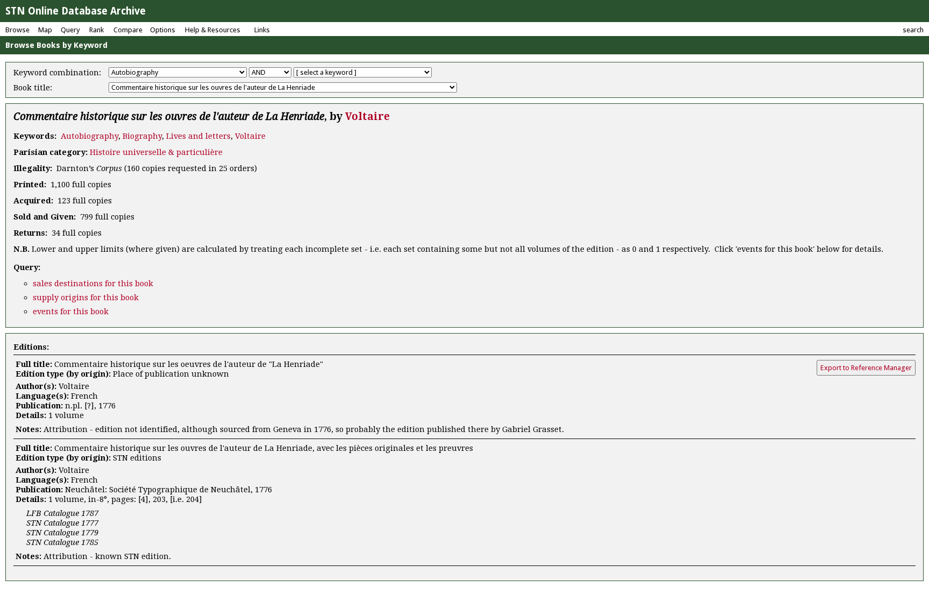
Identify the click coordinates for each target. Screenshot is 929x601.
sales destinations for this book (93, 283)
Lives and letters (198, 136)
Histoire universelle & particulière (156, 152)
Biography (142, 136)
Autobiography (89, 136)
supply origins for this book (86, 297)
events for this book (71, 311)
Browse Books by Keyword (56, 45)
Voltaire (367, 116)
